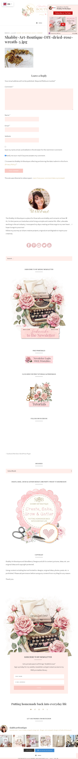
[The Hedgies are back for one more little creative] (6, 741)
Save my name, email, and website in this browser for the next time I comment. (33, 150)
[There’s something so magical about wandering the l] (72, 741)
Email (7, 126)
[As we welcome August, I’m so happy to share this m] (19, 741)
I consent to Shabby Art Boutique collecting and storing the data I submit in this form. (36, 162)
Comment (9, 87)
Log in (56, 758)
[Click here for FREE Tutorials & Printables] (39, 393)
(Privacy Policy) (10, 164)
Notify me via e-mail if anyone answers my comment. (25, 156)
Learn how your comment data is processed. (49, 178)
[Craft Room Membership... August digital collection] (45, 741)
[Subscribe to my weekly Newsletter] (39, 341)
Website (8, 136)
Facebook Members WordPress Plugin (19, 454)
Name (7, 115)
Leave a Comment (37, 33)
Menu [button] (40, 23)
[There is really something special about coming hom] (59, 741)
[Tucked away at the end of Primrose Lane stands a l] (32, 741)
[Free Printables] (39, 359)
